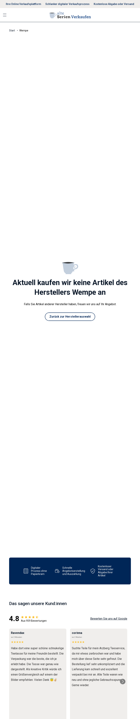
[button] (5, 15)
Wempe (23, 30)
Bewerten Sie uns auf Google (108, 618)
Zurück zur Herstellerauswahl (70, 316)
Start (12, 30)
